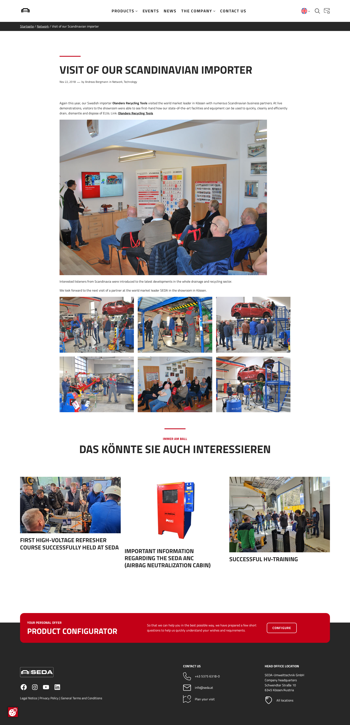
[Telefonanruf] (187, 676)
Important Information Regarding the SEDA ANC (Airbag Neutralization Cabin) (168, 558)
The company (196, 11)
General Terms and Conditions (81, 698)
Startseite (27, 26)
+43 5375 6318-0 (207, 676)
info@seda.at (204, 687)
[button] (327, 11)
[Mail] (187, 687)
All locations (284, 700)
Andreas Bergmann (96, 82)
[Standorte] (269, 700)
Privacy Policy (49, 698)
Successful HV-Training (263, 559)
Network (43, 26)
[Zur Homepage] (38, 11)
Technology (130, 82)
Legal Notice (28, 698)
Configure (281, 627)
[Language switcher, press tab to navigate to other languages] (305, 11)
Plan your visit (205, 699)
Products (123, 11)
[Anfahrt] (187, 699)
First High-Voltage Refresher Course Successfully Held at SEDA (69, 544)
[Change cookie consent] (13, 712)
